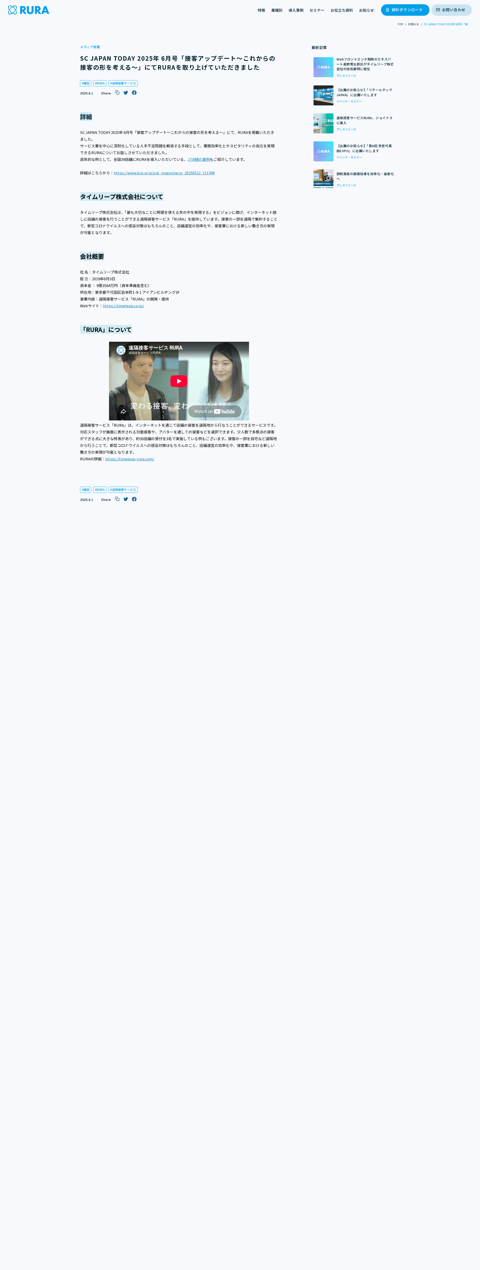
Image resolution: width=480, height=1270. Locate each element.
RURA (101, 83)
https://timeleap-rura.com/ (129, 458)
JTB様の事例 (199, 159)
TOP (400, 24)
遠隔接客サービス (124, 83)
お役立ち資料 (341, 10)
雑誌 (87, 83)
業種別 (276, 10)
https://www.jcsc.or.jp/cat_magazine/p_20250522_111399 (164, 172)
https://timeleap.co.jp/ (123, 305)
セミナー (317, 10)
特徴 (261, 10)
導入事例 (296, 10)
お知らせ (366, 10)
